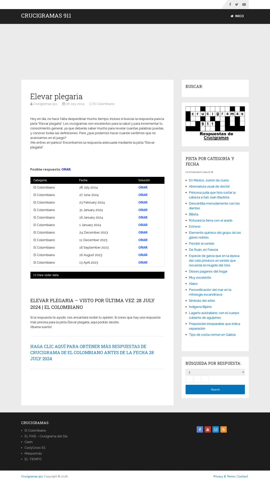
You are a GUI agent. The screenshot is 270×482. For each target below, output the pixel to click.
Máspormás (33, 453)
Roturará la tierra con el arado (210, 220)
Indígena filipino (200, 307)
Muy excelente (200, 277)
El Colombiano (35, 430)
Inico (239, 16)
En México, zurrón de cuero (209, 180)
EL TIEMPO (33, 459)
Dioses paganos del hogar (208, 271)
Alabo (193, 284)
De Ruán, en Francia (203, 250)
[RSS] (223, 429)
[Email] (215, 429)
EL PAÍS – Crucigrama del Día (46, 436)
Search (215, 389)
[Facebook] (200, 429)
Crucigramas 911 (46, 15)
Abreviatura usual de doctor (209, 186)
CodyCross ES (35, 448)
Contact (242, 476)
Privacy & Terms (224, 476)
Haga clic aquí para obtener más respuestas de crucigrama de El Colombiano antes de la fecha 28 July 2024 (92, 352)
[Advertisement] (135, 52)
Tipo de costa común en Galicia (212, 335)
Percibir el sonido (201, 243)
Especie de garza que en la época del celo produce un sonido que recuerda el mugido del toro (214, 260)
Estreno (194, 226)
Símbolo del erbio (202, 301)
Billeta (193, 214)
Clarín (29, 442)
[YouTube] (208, 429)
